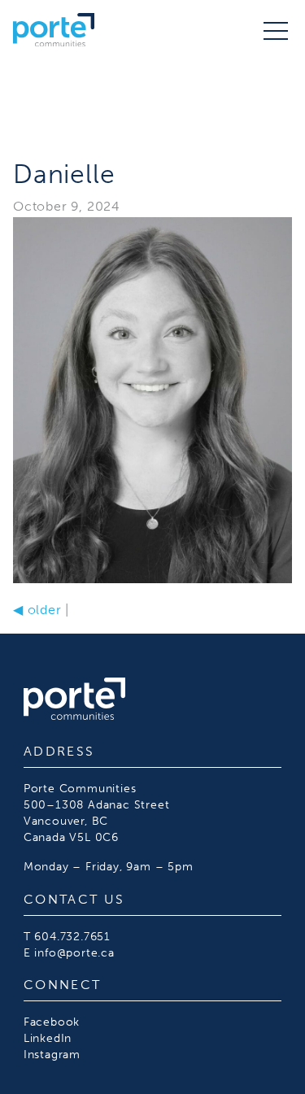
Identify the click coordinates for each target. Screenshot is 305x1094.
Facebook (52, 1021)
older (37, 609)
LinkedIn (48, 1038)
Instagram (52, 1054)
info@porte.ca (74, 952)
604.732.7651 (72, 936)
